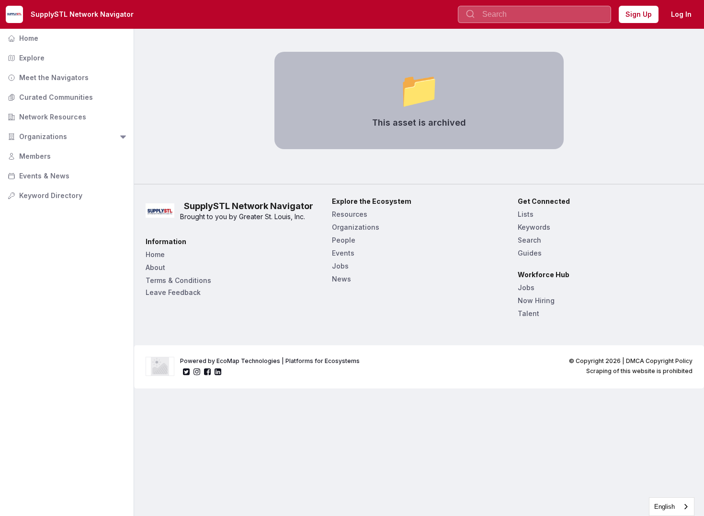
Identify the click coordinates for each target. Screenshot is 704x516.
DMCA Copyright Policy (659, 360)
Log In (681, 14)
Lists (526, 214)
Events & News (37, 176)
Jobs (340, 266)
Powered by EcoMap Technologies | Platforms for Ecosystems (270, 360)
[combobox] (671, 506)
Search (529, 240)
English (664, 506)
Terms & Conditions (178, 280)
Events (343, 253)
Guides (530, 253)
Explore (25, 58)
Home (22, 38)
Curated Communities (49, 97)
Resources (349, 214)
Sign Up (638, 14)
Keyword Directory (44, 195)
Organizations (36, 136)
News (341, 279)
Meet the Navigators (47, 77)
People (343, 240)
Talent (528, 313)
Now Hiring (536, 300)
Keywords (534, 227)
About (155, 267)
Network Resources (46, 117)
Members (28, 156)
